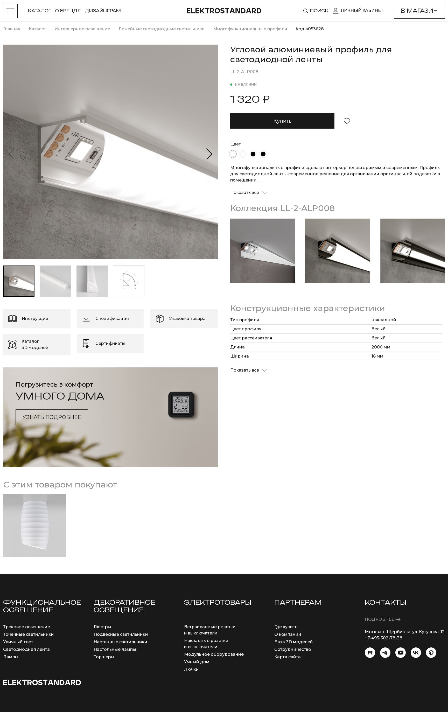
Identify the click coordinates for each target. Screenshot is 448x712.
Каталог (39, 10)
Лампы (10, 656)
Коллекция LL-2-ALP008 (282, 208)
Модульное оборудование (214, 654)
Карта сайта (287, 656)
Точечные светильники (28, 634)
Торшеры (104, 656)
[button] (209, 154)
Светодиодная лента (26, 649)
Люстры (102, 626)
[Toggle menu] (10, 11)
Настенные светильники (120, 641)
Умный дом (196, 661)
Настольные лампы (115, 649)
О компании (287, 634)
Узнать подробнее (52, 417)
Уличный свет (18, 641)
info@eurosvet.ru (383, 644)
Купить (282, 121)
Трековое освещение (26, 626)
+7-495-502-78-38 (383, 638)
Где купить (285, 626)
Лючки (191, 669)
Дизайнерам (103, 10)
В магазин (419, 11)
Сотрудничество (292, 649)
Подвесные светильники (121, 634)
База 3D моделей (293, 641)
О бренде (68, 10)
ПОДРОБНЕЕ (380, 619)
